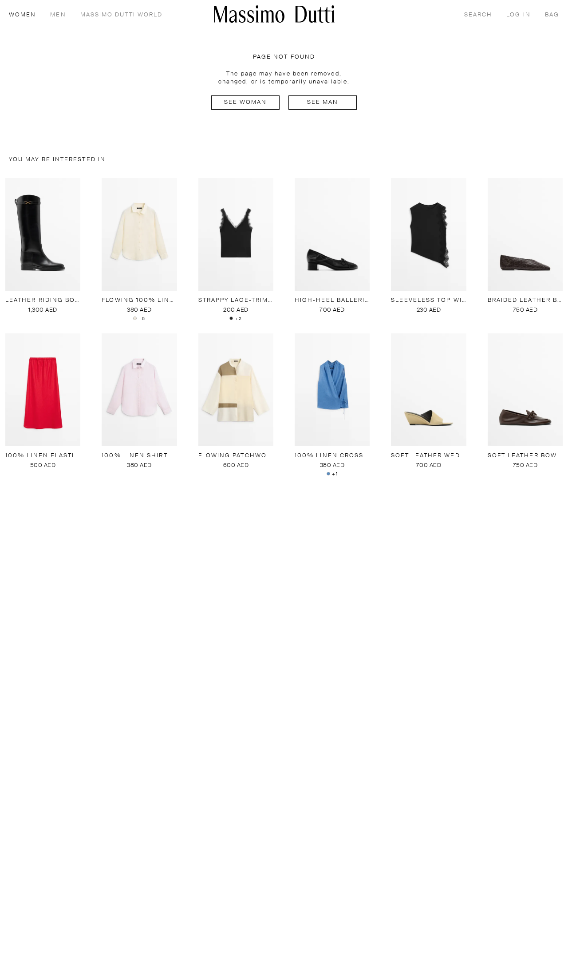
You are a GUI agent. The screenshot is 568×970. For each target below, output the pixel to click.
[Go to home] (274, 14)
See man (323, 102)
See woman (245, 102)
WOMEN (22, 15)
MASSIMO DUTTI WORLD (121, 15)
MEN (58, 15)
